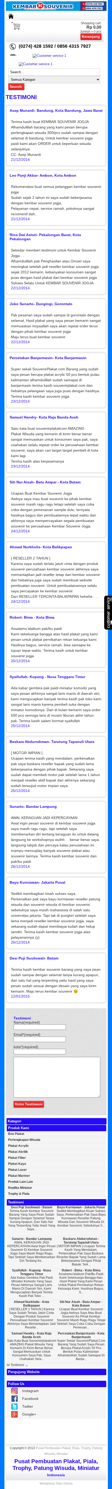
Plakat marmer (19, 1176)
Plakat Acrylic (18, 1146)
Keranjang (91, 36)
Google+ (29, 1414)
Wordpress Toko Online (56, 1483)
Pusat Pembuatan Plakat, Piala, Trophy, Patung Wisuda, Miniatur (69, 1451)
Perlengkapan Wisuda (24, 1140)
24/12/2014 (20, 531)
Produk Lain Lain (20, 1182)
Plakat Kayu (17, 1164)
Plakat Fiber (17, 1158)
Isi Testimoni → (17, 1365)
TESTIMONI (21, 97)
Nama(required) (27, 1022)
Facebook (30, 1398)
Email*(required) (27, 1034)
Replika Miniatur (20, 1188)
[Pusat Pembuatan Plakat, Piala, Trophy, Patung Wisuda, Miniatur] (56, 10)
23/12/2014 (20, 401)
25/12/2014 (20, 661)
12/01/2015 (20, 996)
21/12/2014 (20, 159)
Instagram (30, 1391)
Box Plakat (16, 1134)
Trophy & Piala (18, 1194)
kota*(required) (26, 1047)
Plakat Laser (17, 1170)
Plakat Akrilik (18, 1152)
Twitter (27, 1406)
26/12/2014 (20, 866)
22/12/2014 (20, 288)
